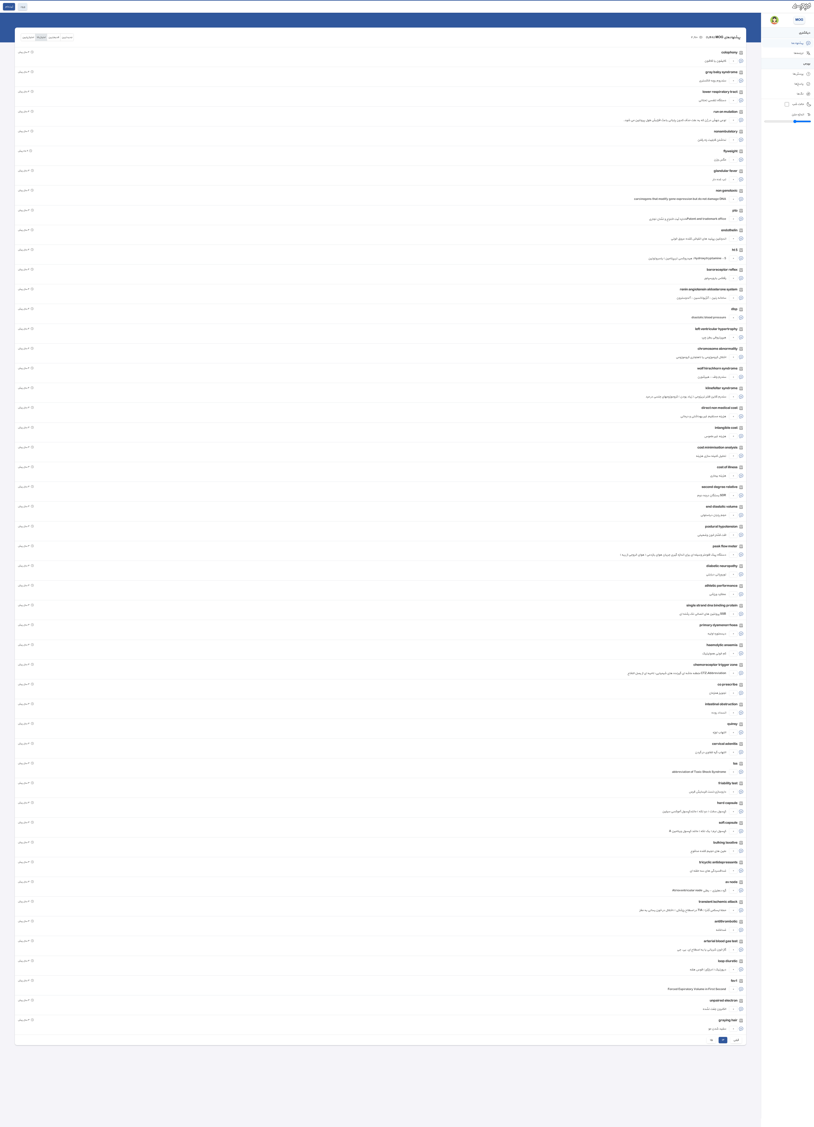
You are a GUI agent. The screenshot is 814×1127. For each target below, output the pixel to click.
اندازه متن (798, 114)
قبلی (736, 1040)
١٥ (711, 1040)
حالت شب (798, 104)
